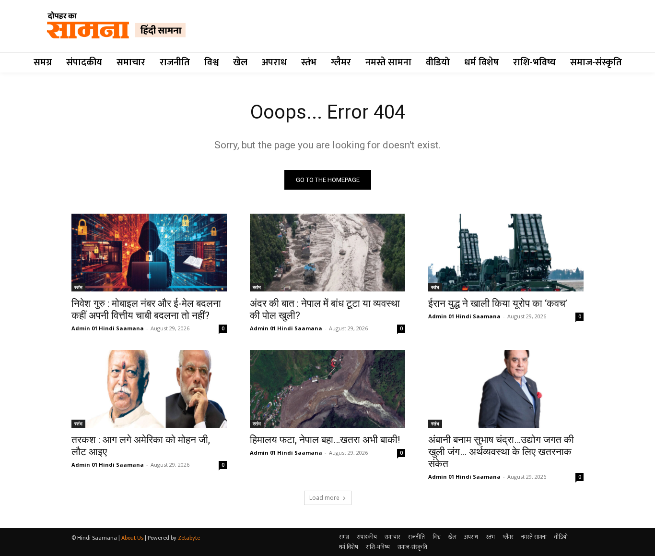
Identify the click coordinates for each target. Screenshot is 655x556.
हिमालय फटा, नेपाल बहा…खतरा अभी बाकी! (325, 440)
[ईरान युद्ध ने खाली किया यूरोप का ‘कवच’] (506, 252)
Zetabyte (189, 538)
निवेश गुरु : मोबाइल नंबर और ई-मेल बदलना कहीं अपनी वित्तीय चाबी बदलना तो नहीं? (146, 309)
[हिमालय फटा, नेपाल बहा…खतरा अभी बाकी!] (327, 389)
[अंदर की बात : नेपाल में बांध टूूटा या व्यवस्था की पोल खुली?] (327, 252)
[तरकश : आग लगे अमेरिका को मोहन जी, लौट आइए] (149, 389)
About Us (132, 538)
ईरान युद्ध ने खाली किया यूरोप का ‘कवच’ (497, 303)
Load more (324, 498)
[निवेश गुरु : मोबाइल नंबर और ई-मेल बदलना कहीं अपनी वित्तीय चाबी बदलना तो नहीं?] (149, 252)
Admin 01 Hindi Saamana (107, 328)
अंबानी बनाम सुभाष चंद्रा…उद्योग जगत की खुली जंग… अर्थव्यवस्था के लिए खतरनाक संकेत (501, 452)
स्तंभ (78, 287)
